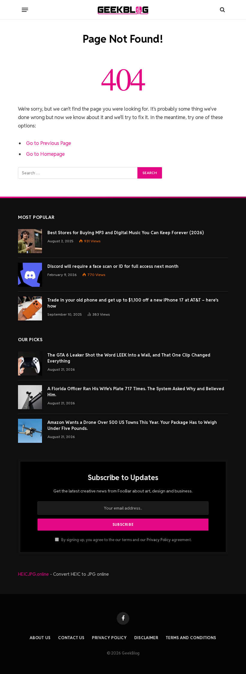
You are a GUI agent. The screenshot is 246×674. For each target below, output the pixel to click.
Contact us (71, 637)
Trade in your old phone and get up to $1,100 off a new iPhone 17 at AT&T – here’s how (132, 303)
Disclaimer (146, 637)
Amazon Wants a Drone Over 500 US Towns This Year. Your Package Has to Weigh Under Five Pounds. (132, 425)
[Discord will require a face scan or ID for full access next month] (30, 275)
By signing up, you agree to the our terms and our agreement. (125, 539)
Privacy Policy (159, 539)
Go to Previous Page (48, 143)
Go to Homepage (45, 154)
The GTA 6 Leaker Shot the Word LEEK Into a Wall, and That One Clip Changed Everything (128, 358)
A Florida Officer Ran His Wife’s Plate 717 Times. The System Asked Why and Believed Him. (135, 391)
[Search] (222, 10)
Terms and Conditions (191, 637)
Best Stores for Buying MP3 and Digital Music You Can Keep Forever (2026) (125, 232)
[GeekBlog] (123, 10)
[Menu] (25, 9)
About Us (40, 637)
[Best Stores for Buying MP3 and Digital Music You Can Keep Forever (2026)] (30, 241)
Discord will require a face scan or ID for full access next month (112, 266)
